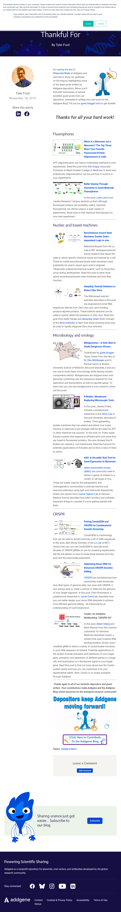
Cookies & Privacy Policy (59, 900)
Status (38, 904)
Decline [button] (101, 23)
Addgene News (69, 749)
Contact (39, 900)
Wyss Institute (66, 322)
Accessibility (82, 900)
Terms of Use (100, 900)
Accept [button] (88, 23)
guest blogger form (91, 103)
